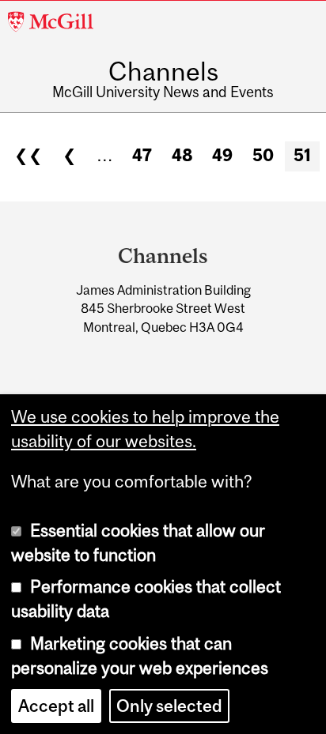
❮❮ (28, 155)
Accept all (56, 706)
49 (222, 155)
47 (142, 155)
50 (263, 155)
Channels (163, 71)
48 (182, 155)
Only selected (169, 706)
